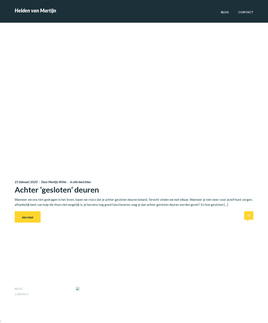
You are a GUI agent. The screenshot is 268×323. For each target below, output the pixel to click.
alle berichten (82, 182)
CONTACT (245, 12)
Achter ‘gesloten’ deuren (57, 189)
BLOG (225, 12)
